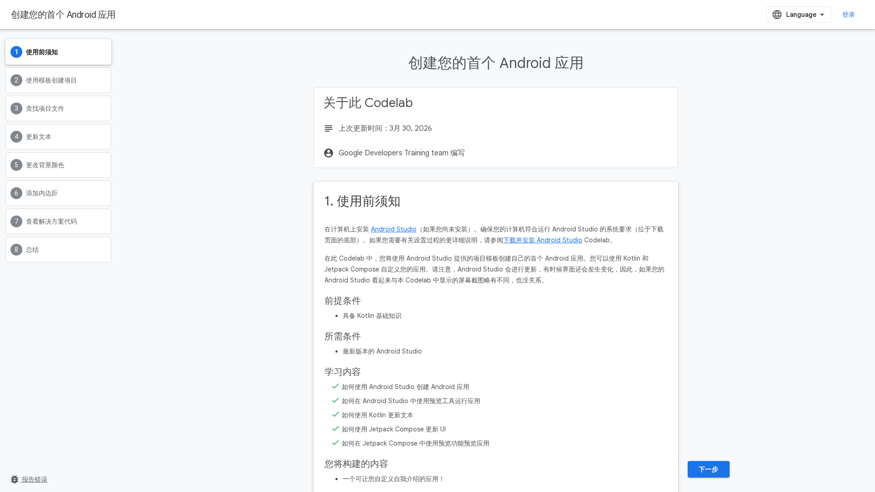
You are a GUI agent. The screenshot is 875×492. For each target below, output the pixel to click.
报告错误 (28, 479)
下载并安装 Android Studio (542, 240)
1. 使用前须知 (362, 201)
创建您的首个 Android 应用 (63, 14)
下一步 (709, 469)
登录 (848, 14)
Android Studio (394, 229)
